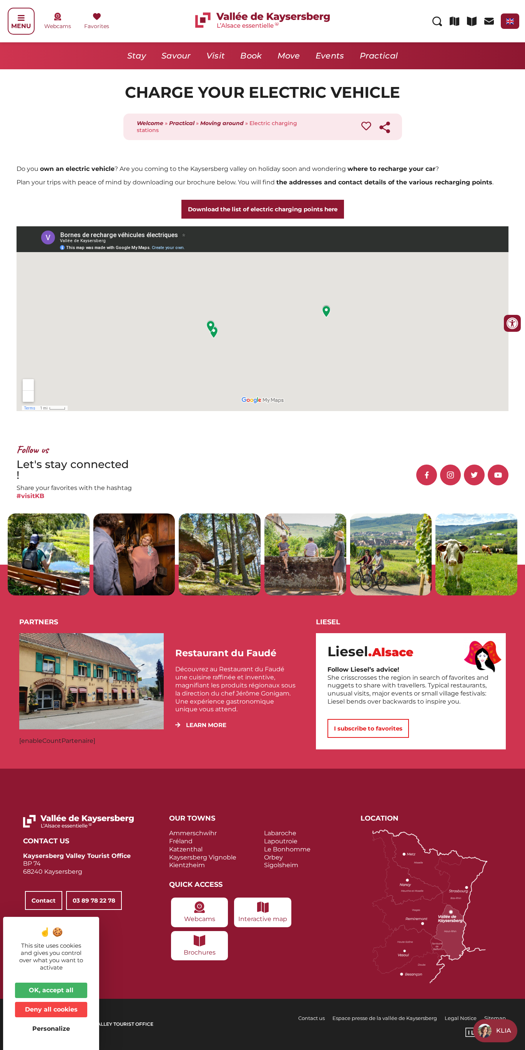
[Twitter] (474, 475)
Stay (136, 55)
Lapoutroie (280, 841)
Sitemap (495, 1018)
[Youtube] (498, 475)
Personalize (51, 1028)
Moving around (222, 123)
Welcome (150, 123)
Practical (379, 55)
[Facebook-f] (426, 475)
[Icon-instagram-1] (450, 475)
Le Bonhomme (287, 849)
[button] (200, 725)
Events (330, 55)
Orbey (273, 857)
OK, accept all (51, 990)
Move (288, 55)
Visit (215, 55)
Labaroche (280, 833)
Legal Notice (461, 1018)
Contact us (311, 1018)
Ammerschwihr (193, 833)
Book (251, 55)
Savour (176, 55)
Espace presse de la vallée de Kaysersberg (384, 1018)
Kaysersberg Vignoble (202, 857)
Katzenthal (186, 849)
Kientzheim (187, 865)
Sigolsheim (281, 865)
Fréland (181, 841)
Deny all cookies (51, 1009)
